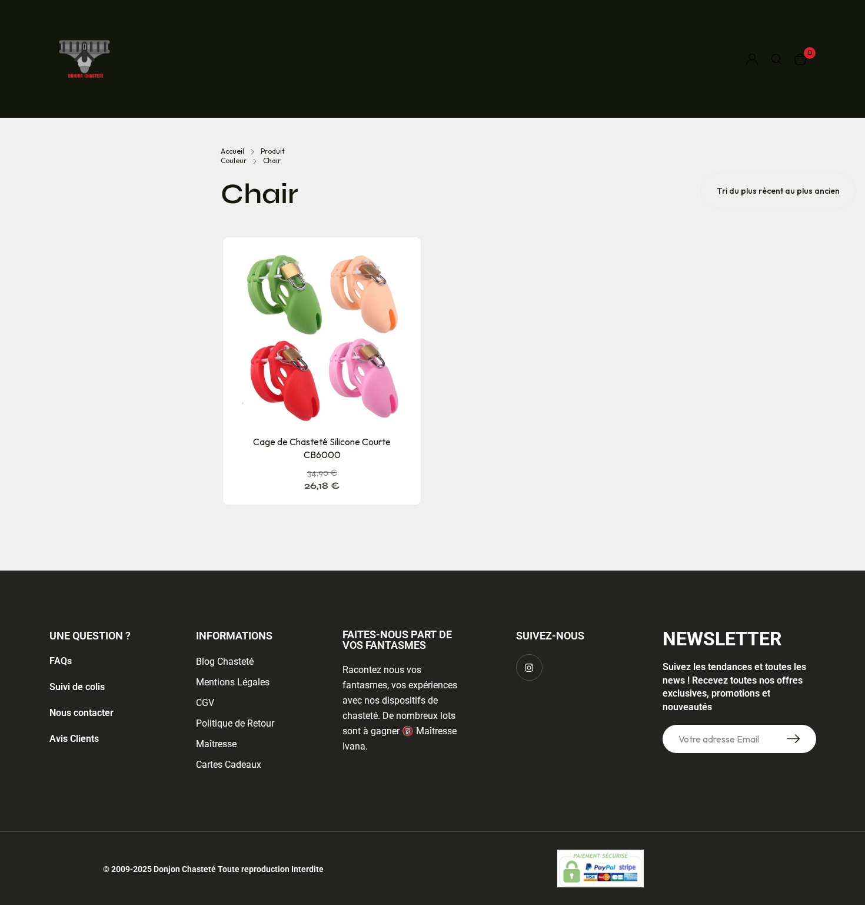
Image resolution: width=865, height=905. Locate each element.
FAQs (60, 661)
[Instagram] (529, 667)
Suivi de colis (77, 686)
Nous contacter (81, 712)
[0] (800, 59)
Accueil (232, 151)
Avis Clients (74, 738)
